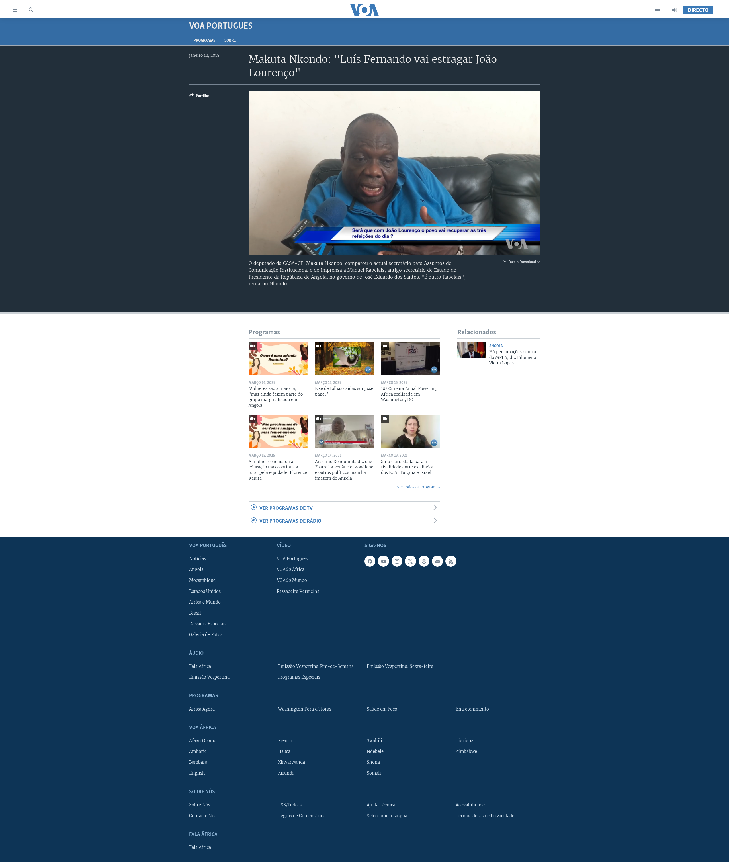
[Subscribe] (437, 561)
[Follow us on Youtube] (383, 561)
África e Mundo (205, 602)
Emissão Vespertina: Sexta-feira (400, 666)
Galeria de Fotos (205, 634)
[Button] (199, 96)
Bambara (198, 762)
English (197, 773)
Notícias (197, 558)
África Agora (202, 708)
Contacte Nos (202, 815)
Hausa (284, 751)
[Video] (657, 10)
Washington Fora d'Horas (304, 708)
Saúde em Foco (382, 708)
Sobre (230, 40)
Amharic (197, 751)
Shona (373, 762)
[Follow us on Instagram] (397, 561)
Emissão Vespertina (209, 677)
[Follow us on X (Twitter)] (410, 561)
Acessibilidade (470, 804)
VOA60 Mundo (292, 580)
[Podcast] (424, 561)
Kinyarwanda (291, 762)
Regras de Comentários (301, 815)
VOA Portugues (292, 558)
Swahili (374, 740)
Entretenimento (472, 708)
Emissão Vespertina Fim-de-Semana (316, 666)
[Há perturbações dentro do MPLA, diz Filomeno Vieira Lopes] (471, 350)
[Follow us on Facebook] (369, 561)
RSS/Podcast (290, 804)
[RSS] (450, 561)
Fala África (200, 666)
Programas (204, 40)
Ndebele (375, 751)
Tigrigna (465, 740)
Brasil (195, 612)
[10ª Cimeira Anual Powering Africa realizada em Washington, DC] (410, 358)
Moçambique (202, 580)
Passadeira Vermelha (298, 591)
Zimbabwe (466, 751)
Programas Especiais (299, 677)
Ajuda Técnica (381, 804)
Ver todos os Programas (418, 487)
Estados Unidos (205, 591)
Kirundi (286, 773)
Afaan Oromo (202, 740)
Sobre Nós (199, 804)
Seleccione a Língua (387, 815)
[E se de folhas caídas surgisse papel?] (344, 358)
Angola (496, 346)
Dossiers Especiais (207, 623)
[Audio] (674, 10)
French (285, 740)
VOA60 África (290, 569)
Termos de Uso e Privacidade (485, 815)
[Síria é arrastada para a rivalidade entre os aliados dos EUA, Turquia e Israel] (410, 431)
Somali (374, 773)
